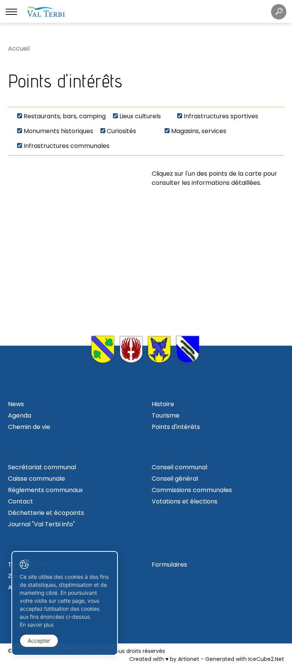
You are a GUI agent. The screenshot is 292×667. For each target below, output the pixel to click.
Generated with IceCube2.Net (244, 659)
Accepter (39, 640)
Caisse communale (36, 478)
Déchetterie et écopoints (46, 512)
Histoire (163, 404)
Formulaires (169, 564)
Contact (20, 501)
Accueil (19, 48)
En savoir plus (37, 624)
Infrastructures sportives (221, 116)
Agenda (19, 415)
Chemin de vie (29, 426)
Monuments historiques (58, 131)
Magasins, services (198, 131)
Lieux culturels (140, 116)
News (16, 404)
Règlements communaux (45, 490)
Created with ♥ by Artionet (164, 659)
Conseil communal (179, 467)
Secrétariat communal (42, 467)
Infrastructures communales (67, 145)
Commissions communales (192, 490)
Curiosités (121, 131)
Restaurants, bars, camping (65, 116)
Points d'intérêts (176, 426)
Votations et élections (184, 501)
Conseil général (175, 478)
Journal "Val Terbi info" (41, 524)
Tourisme (165, 415)
